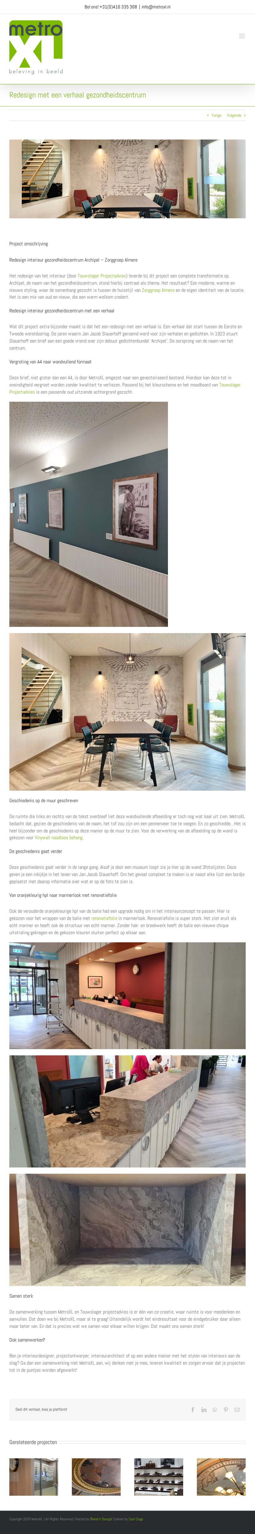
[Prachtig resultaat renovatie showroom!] (158, 1461)
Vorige (216, 115)
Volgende (234, 115)
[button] (14, 1477)
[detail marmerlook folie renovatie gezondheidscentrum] (127, 1176)
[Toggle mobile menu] (242, 36)
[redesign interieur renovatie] (88, 404)
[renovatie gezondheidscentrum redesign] (127, 635)
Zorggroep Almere (158, 290)
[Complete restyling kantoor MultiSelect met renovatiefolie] (33, 1461)
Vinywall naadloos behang (58, 837)
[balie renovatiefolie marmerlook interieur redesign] (127, 944)
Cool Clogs (136, 1519)
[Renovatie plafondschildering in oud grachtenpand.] (96, 1461)
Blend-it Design (100, 1519)
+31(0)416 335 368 (118, 7)
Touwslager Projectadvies (102, 275)
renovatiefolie (104, 918)
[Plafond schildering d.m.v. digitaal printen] (221, 1461)
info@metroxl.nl (156, 7)
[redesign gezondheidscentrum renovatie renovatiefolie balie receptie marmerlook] (127, 1057)
